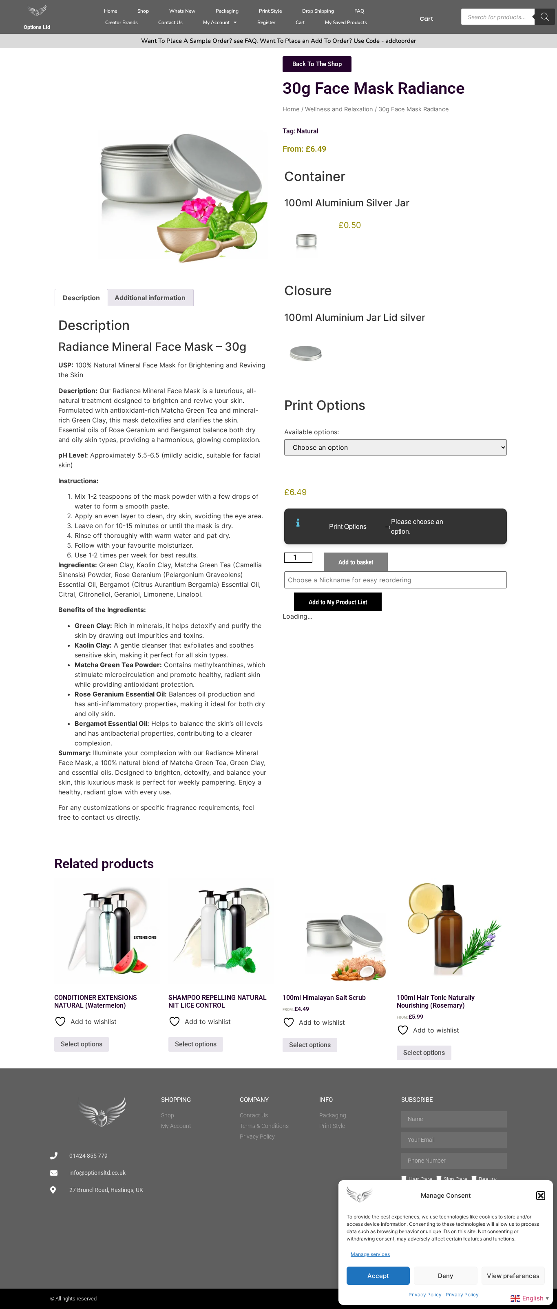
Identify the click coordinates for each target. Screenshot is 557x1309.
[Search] (545, 17)
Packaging (227, 11)
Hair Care (420, 1179)
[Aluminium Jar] (306, 241)
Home (110, 11)
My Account (216, 22)
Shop (143, 11)
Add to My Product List (338, 601)
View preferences (513, 1276)
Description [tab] (81, 298)
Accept (378, 1276)
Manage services (370, 1254)
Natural (307, 131)
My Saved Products (346, 22)
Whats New (182, 11)
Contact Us (170, 22)
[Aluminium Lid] (306, 356)
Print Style (270, 11)
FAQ (359, 11)
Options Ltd (37, 27)
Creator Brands (121, 22)
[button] (541, 1196)
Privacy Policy (425, 1294)
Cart (300, 22)
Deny (445, 1276)
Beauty (488, 1179)
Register (266, 22)
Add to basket (355, 561)
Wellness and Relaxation (339, 109)
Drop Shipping (318, 11)
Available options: (311, 432)
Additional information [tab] (150, 298)
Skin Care (455, 1179)
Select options (81, 1044)
